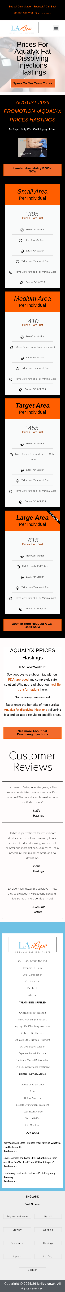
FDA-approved (18, 679)
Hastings (48, 1243)
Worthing (48, 1229)
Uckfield (48, 1256)
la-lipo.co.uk (46, 1283)
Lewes (17, 1256)
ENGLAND (32, 1196)
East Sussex (32, 1204)
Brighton (32, 1269)
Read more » (9, 1151)
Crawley (17, 1229)
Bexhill (47, 1216)
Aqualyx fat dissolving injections (26, 709)
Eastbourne (17, 1243)
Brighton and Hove (17, 1216)
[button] (56, 28)
